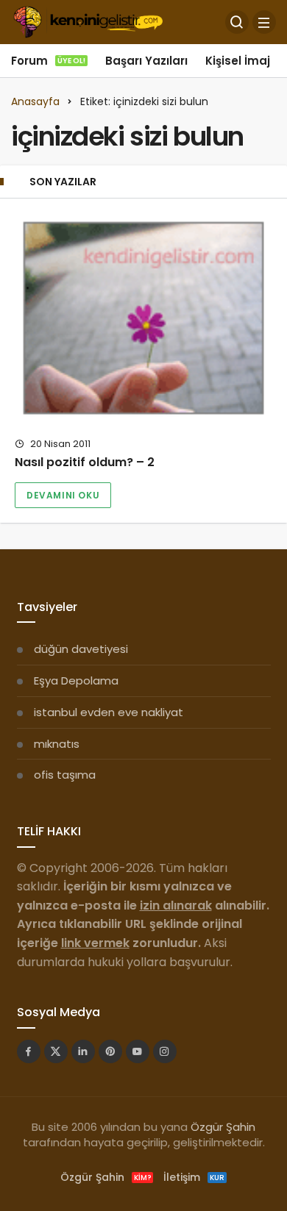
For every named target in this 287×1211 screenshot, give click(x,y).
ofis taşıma (65, 774)
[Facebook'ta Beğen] (28, 1051)
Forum (48, 60)
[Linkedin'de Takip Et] (83, 1051)
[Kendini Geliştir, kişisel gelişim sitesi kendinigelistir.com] (88, 21)
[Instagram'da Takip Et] (165, 1051)
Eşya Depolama (76, 680)
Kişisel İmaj (237, 60)
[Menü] (264, 22)
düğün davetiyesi (81, 649)
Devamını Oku (62, 495)
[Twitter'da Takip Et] (56, 1051)
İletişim (193, 1177)
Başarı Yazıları (146, 60)
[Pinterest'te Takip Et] (110, 1051)
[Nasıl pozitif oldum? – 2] (143, 318)
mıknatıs (56, 743)
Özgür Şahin (223, 1127)
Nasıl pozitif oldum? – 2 (85, 462)
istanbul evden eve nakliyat (108, 712)
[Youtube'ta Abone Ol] (137, 1051)
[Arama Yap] (237, 22)
